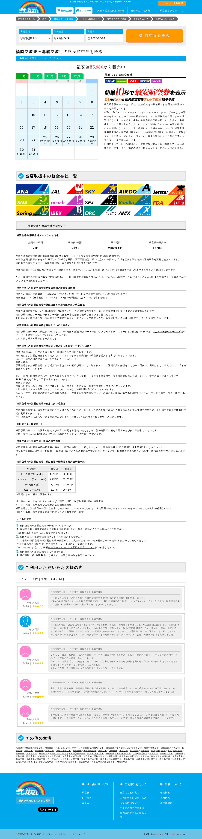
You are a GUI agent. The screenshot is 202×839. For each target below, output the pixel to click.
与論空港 (140, 759)
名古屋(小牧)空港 (95, 753)
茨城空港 (20, 753)
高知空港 (155, 756)
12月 (77, 76)
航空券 (85, 792)
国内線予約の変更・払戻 (133, 797)
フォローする (49, 809)
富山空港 (134, 750)
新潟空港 (43, 753)
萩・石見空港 (111, 756)
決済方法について (129, 802)
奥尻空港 (165, 747)
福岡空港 (166, 756)
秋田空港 (28, 750)
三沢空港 (49, 750)
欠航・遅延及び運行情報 (110, 10)
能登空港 (145, 750)
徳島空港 (145, 756)
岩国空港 (77, 756)
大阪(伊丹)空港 (123, 753)
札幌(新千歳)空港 (24, 747)
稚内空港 (120, 747)
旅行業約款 (166, 802)
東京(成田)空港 (175, 750)
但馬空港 (179, 753)
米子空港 (66, 756)
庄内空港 (102, 750)
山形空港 (113, 750)
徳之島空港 (101, 759)
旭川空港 (49, 747)
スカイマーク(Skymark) (167, 331)
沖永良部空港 (115, 759)
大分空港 (52, 759)
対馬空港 (176, 759)
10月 (50, 76)
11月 (64, 76)
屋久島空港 (152, 759)
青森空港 (39, 750)
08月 (22, 76)
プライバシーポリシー (56, 834)
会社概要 (165, 792)
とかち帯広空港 (134, 747)
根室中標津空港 (151, 747)
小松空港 (123, 750)
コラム (85, 802)
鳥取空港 (87, 756)
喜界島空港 (129, 759)
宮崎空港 (41, 759)
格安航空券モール (26, 19)
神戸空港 (153, 753)
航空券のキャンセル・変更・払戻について (71, 547)
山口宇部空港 (43, 756)
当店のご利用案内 (140, 10)
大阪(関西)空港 (140, 753)
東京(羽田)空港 (158, 750)
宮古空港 (60, 762)
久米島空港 (97, 762)
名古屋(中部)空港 (77, 753)
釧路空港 (110, 747)
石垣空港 (49, 762)
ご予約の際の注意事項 (132, 807)
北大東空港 (71, 762)
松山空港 (123, 756)
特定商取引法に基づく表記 (28, 834)
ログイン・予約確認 (172, 3)
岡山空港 (30, 756)
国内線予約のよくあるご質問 (34, 800)
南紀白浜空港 (166, 753)
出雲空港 (56, 756)
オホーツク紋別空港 (81, 747)
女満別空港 (98, 747)
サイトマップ (78, 834)
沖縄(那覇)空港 (35, 762)
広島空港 (20, 756)
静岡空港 (110, 753)
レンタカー (88, 797)
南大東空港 (84, 762)
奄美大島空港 (87, 759)
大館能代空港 (89, 750)
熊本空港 (20, 759)
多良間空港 (109, 762)
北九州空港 (63, 759)
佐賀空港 (75, 759)
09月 (36, 76)
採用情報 (165, 797)
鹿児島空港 (177, 756)
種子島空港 (165, 759)
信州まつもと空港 (58, 753)
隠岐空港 (98, 756)
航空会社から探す (169, 10)
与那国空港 (122, 762)
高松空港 (134, 756)
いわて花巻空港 (63, 750)
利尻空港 (176, 747)
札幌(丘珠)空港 (63, 747)
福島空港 (77, 750)
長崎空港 (30, 759)
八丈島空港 (31, 753)
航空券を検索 (156, 35)
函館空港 (38, 747)
